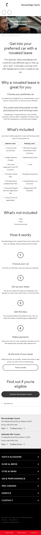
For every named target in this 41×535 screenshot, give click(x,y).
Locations (9, 12)
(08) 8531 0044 (12, 425)
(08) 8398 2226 (12, 440)
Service (6, 492)
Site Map (4, 520)
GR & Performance (13, 478)
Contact (7, 500)
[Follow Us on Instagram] (10, 510)
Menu (38, 12)
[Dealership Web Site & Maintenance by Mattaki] (6, 526)
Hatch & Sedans (12, 456)
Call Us (4, 12)
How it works (20, 367)
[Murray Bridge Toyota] (5, 4)
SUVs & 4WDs (9, 463)
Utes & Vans (9, 471)
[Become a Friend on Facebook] (3, 510)
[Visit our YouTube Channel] (6, 510)
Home (3, 35)
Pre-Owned (9, 485)
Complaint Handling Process (10, 522)
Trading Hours (16, 428)
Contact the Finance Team (20, 394)
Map (3, 428)
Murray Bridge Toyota (30, 5)
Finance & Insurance (13, 35)
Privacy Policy (13, 520)
